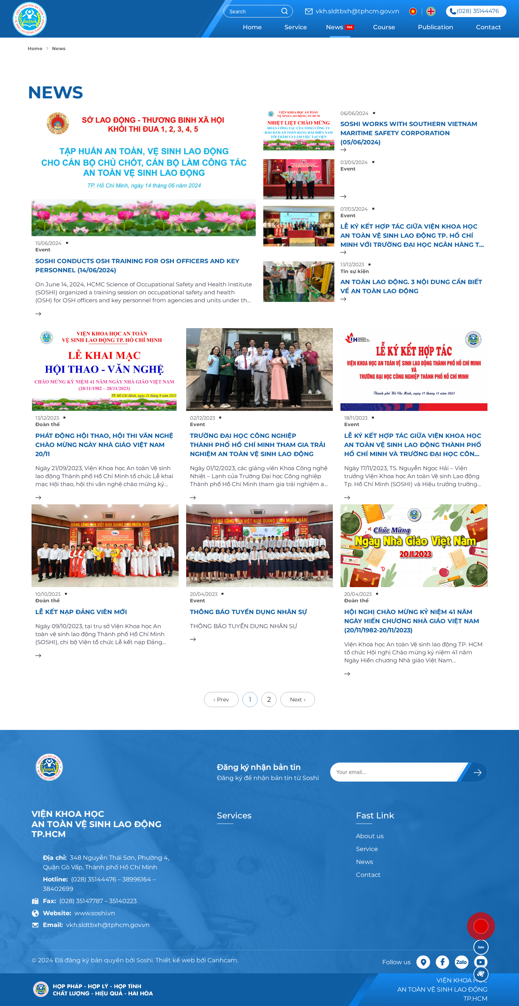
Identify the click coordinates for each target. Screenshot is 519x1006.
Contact (488, 27)
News (339, 27)
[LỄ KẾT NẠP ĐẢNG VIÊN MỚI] (105, 545)
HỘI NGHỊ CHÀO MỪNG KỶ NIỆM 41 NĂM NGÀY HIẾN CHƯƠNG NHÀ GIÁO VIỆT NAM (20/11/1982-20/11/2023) (411, 621)
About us (370, 836)
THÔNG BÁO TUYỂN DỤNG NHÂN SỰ (248, 612)
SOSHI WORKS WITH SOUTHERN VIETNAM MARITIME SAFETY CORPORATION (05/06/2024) (408, 133)
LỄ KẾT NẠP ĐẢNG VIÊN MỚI (81, 612)
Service (296, 27)
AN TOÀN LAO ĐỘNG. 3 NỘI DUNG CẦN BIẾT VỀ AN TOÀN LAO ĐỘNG (411, 286)
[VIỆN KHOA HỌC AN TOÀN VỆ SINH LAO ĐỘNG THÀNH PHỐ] (30, 19)
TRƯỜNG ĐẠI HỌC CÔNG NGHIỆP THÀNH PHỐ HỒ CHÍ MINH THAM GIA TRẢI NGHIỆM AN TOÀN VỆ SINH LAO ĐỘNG (257, 445)
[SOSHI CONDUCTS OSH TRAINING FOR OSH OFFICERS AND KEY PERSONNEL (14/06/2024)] (144, 173)
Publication (435, 27)
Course (384, 27)
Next (297, 699)
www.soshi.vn (94, 913)
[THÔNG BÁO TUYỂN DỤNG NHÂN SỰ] (259, 545)
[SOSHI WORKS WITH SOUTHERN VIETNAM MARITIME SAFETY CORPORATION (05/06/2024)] (413, 150)
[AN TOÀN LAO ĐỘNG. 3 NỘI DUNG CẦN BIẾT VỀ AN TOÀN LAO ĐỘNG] (413, 299)
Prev (222, 699)
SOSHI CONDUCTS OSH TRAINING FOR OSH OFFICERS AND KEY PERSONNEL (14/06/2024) (137, 265)
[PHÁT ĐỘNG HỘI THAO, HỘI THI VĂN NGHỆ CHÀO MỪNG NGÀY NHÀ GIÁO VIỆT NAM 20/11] (105, 369)
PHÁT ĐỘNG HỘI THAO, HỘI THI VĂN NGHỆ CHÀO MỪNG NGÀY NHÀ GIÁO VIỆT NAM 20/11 (104, 445)
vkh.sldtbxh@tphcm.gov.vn (108, 925)
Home (252, 27)
